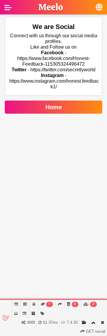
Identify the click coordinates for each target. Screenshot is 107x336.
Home (53, 107)
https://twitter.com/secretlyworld (62, 69)
